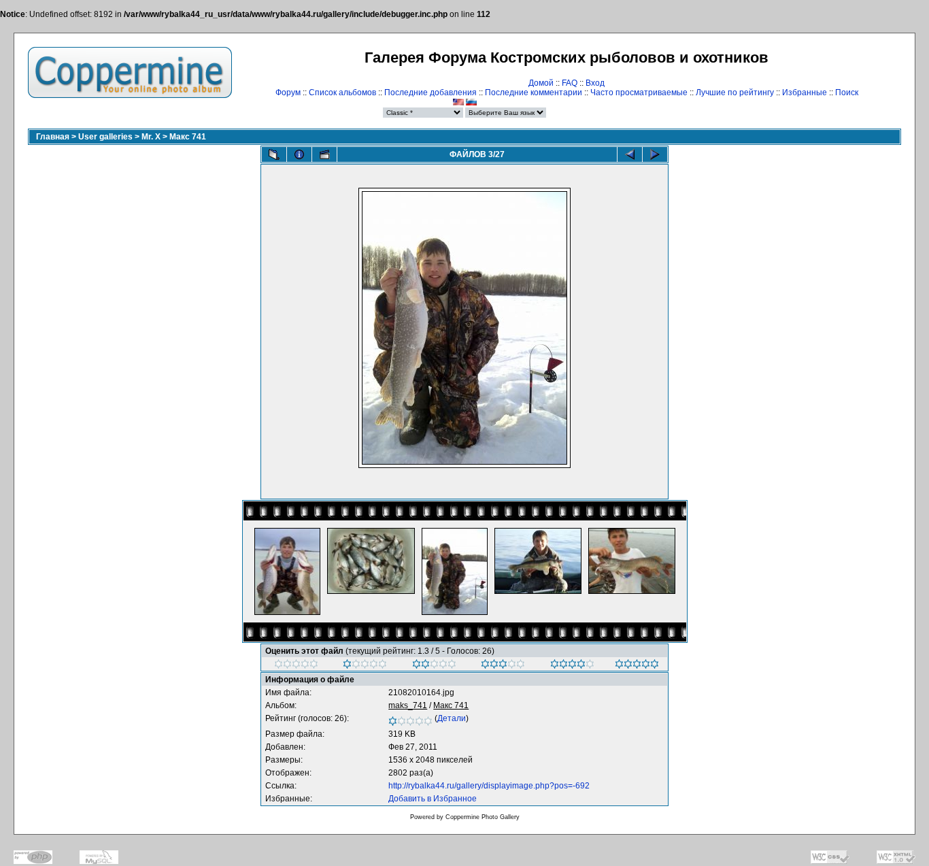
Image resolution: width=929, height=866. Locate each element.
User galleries (105, 136)
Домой (541, 83)
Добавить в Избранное (432, 798)
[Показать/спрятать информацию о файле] (299, 154)
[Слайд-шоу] (324, 154)
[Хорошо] (503, 666)
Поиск (846, 92)
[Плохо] (365, 666)
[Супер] (637, 666)
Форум (288, 92)
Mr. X (151, 136)
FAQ (569, 83)
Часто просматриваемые (639, 92)
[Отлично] (572, 666)
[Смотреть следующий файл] (655, 154)
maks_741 (407, 705)
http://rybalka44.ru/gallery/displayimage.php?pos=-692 (489, 785)
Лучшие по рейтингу (735, 92)
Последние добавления (430, 92)
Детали (451, 718)
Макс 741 (187, 136)
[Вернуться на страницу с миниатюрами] (274, 154)
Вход (595, 83)
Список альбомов (342, 92)
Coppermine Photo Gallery (482, 817)
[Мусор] (296, 666)
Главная (52, 136)
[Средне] (434, 666)
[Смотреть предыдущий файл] (630, 154)
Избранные (804, 92)
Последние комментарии (533, 92)
